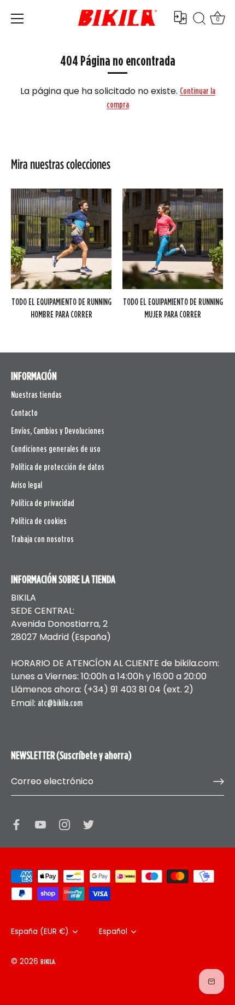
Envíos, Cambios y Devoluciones (57, 430)
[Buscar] (199, 20)
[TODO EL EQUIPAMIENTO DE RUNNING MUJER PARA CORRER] (172, 239)
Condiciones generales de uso (56, 448)
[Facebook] (16, 824)
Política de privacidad (42, 502)
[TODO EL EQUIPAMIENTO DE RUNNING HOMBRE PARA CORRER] (61, 239)
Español (113, 931)
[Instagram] (64, 824)
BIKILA (47, 961)
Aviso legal (26, 484)
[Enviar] (218, 781)
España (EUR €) (40, 931)
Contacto (24, 412)
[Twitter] (88, 824)
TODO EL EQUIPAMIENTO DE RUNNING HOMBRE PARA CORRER (61, 307)
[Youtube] (40, 824)
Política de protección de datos (57, 466)
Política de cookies (39, 520)
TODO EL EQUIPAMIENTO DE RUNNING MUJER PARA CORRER (173, 307)
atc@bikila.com (60, 702)
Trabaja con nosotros (42, 538)
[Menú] (17, 19)
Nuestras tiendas (36, 394)
